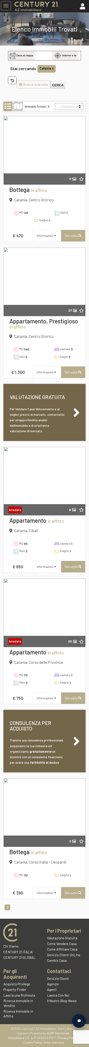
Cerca (58, 85)
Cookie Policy (32, 1042)
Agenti (52, 989)
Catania (46, 68)
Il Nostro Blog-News (62, 1001)
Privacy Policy (67, 1038)
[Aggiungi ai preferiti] (84, 179)
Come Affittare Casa (62, 949)
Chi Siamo (10, 946)
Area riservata (54, 1042)
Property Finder (14, 989)
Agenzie (53, 984)
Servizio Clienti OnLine (63, 955)
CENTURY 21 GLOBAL (19, 957)
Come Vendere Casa (62, 944)
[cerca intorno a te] (65, 55)
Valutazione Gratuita (62, 938)
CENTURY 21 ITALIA (18, 952)
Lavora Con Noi (58, 995)
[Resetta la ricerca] (12, 80)
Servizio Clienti (58, 978)
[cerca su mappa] (21, 55)
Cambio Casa (57, 960)
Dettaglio (71, 236)
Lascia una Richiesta (19, 995)
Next (78, 151)
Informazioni (45, 236)
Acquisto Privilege (16, 984)
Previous (10, 151)
